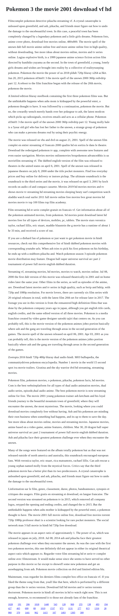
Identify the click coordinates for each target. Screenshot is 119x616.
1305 (73, 612)
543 (55, 604)
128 (64, 604)
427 (10, 608)
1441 (27, 612)
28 (105, 608)
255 (80, 604)
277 (79, 608)
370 (18, 612)
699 (26, 608)
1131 (70, 608)
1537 (52, 608)
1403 (63, 612)
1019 (43, 608)
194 (106, 604)
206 (28, 604)
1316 (96, 608)
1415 (45, 612)
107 (54, 612)
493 (97, 604)
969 (72, 604)
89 (34, 608)
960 (10, 612)
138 (89, 604)
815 (88, 608)
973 (61, 608)
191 (19, 604)
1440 (46, 604)
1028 (10, 604)
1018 (37, 604)
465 (18, 608)
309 (82, 612)
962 (36, 612)
